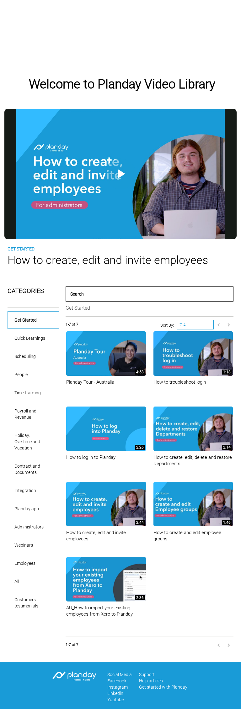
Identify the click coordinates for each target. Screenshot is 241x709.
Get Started (25, 320)
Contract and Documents (27, 469)
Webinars (23, 545)
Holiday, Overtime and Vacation (27, 441)
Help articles (150, 18)
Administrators (29, 526)
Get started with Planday (163, 687)
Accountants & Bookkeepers (206, 18)
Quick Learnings (29, 338)
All (16, 581)
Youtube (115, 699)
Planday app (26, 508)
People (21, 374)
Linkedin (115, 693)
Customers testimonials (26, 602)
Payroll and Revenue (25, 414)
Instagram (117, 687)
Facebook (116, 680)
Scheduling (25, 356)
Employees (24, 563)
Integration (25, 490)
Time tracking (27, 392)
